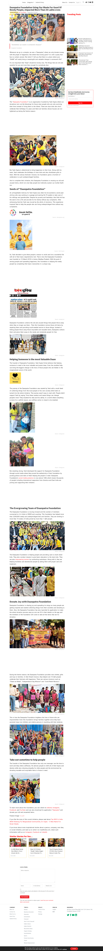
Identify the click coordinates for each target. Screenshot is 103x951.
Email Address (71, 96)
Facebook (36, 832)
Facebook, (13, 810)
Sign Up (80, 103)
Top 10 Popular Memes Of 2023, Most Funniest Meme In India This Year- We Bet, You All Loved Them (56, 853)
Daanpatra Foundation (20, 102)
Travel (25, 940)
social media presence (26, 478)
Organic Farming (28, 931)
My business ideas (28, 928)
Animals (26, 909)
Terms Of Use (41, 909)
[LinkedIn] (92, 2)
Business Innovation (29, 912)
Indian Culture (27, 924)
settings (65, 949)
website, (49, 808)
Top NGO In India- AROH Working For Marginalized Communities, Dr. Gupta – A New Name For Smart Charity (36, 821)
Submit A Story (40, 2)
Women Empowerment (29, 943)
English (54, 909)
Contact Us (72, 2)
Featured (26, 919)
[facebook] (88, 2)
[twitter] (86, 2)
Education (26, 914)
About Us (64, 2)
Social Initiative (27, 933)
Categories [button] (30, 2)
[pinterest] (90, 2)
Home (24, 2)
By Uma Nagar (22, 12)
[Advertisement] (37, 124)
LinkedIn (44, 832)
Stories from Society (29, 938)
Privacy (40, 912)
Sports (25, 935)
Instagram (61, 98)
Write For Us (13, 914)
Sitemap (40, 914)
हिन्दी (54, 912)
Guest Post (12, 916)
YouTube (23, 810)
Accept (74, 948)
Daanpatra (56, 810)
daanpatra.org (60, 217)
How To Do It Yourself (29, 921)
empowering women (22, 559)
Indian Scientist (27, 926)
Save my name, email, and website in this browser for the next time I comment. (37, 892)
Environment (27, 916)
